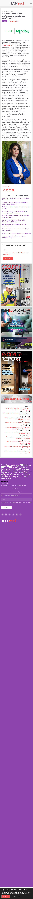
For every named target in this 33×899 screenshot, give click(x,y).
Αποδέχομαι (5, 896)
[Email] (20, 514)
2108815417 (15, 488)
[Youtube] (17, 514)
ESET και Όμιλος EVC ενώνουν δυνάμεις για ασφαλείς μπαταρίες (18, 442)
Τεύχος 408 (5, 186)
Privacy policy (6, 254)
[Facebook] (2, 514)
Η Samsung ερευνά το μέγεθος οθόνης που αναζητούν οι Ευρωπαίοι (14, 236)
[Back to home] (16, 3)
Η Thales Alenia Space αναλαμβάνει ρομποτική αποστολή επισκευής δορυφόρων (17, 428)
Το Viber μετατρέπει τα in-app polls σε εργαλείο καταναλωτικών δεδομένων (17, 418)
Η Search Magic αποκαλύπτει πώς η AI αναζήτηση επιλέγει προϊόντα (17, 447)
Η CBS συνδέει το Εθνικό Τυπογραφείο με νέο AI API (17, 451)
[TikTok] (9, 514)
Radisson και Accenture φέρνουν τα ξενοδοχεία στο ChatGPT (17, 423)
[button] (31, 3)
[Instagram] (13, 514)
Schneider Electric (13, 21)
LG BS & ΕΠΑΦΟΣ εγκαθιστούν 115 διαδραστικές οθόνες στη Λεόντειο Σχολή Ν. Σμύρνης (17, 409)
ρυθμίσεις (26, 893)
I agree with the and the (16, 253)
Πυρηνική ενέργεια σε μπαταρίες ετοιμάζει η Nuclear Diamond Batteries (18, 437)
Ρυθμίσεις (14, 896)
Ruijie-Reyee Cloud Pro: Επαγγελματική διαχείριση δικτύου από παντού (16, 414)
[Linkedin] (6, 514)
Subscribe (8, 258)
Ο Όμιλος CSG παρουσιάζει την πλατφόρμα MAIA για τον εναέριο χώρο (17, 433)
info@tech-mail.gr (15, 492)
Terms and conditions (19, 253)
